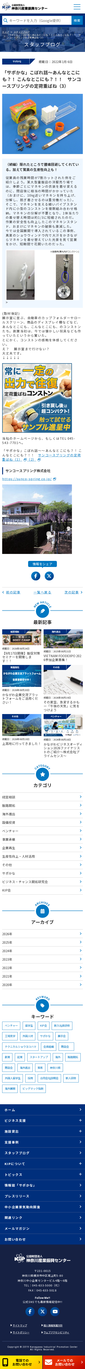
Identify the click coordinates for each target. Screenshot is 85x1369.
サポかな (8, 873)
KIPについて (15, 1163)
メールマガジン (17, 1228)
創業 (7, 1057)
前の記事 (13, 592)
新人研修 (71, 1078)
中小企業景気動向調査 (23, 1207)
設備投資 (8, 822)
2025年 (7, 942)
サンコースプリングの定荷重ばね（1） (41, 457)
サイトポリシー (21, 1332)
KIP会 (6, 890)
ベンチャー (10, 831)
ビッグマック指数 (32, 1089)
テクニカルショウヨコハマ (20, 1047)
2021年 (7, 976)
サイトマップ (20, 1325)
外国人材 (27, 1036)
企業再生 (8, 847)
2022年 (7, 967)
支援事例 (12, 1142)
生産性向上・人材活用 (18, 856)
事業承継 (8, 839)
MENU (77, 6)
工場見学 (10, 1036)
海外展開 (10, 1089)
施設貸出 (12, 1131)
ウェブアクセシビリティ (56, 1332)
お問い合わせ (15, 1239)
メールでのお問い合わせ (65, 1362)
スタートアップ (39, 1057)
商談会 (66, 1047)
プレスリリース (17, 1196)
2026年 (7, 933)
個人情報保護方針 (53, 1325)
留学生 (29, 1026)
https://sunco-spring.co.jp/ (27, 478)
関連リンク (13, 1217)
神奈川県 (55, 1068)
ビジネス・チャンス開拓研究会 (25, 881)
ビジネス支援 (15, 1120)
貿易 (40, 1068)
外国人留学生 (12, 1078)
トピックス (13, 1174)
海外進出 (8, 814)
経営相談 (8, 797)
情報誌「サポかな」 (21, 1185)
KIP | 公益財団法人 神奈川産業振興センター (25, 6)
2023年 (7, 959)
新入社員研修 (62, 1026)
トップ (5, 31)
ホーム (10, 1109)
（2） (31, 459)
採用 (30, 1078)
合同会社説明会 (49, 1078)
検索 (77, 20)
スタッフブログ (22, 31)
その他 (7, 864)
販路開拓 (8, 805)
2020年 (7, 984)
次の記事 (72, 592)
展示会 (62, 1036)
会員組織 (48, 1047)
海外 (57, 1057)
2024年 (7, 950)
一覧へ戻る (42, 592)
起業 (19, 1057)
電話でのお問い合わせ (22, 1362)
